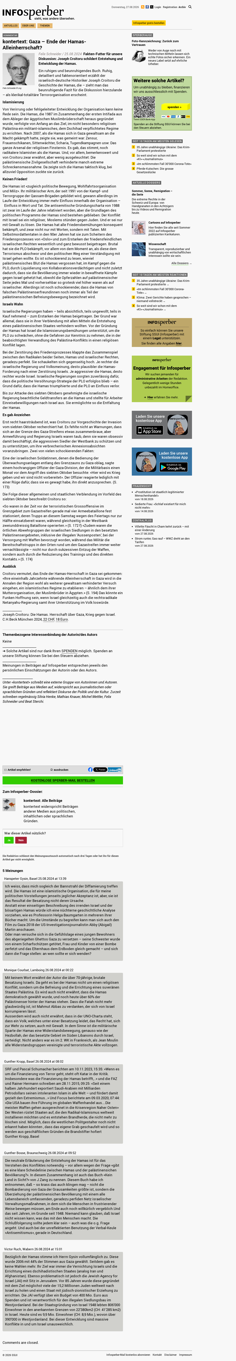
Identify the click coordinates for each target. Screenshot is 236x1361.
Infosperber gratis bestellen (148, 23)
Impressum (185, 1355)
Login (158, 7)
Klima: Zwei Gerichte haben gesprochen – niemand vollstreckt (164, 299)
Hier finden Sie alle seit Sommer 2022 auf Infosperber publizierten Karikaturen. (169, 231)
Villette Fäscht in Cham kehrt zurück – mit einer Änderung (162, 528)
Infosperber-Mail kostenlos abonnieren (128, 1355)
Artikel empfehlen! (19, 770)
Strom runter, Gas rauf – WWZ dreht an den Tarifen (162, 540)
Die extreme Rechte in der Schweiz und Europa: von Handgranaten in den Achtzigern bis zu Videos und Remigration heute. (153, 206)
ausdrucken (61, 770)
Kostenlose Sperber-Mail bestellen (63, 780)
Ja (9, 840)
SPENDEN (69, 651)
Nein (21, 840)
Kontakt (157, 1355)
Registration (170, 7)
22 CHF (48, 619)
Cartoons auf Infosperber (164, 222)
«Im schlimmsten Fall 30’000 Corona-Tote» (164, 164)
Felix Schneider (50, 53)
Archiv (182, 7)
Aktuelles (10, 25)
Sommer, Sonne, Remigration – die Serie (152, 192)
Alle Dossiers (179, 263)
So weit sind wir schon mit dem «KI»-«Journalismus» (157, 157)
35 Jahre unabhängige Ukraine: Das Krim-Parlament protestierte (163, 149)
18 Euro (62, 619)
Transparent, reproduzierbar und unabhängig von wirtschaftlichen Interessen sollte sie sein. (170, 252)
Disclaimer (170, 1355)
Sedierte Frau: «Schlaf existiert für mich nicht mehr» (160, 505)
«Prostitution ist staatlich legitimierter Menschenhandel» (159, 493)
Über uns (28, 25)
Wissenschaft (157, 244)
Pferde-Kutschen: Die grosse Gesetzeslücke (155, 170)
